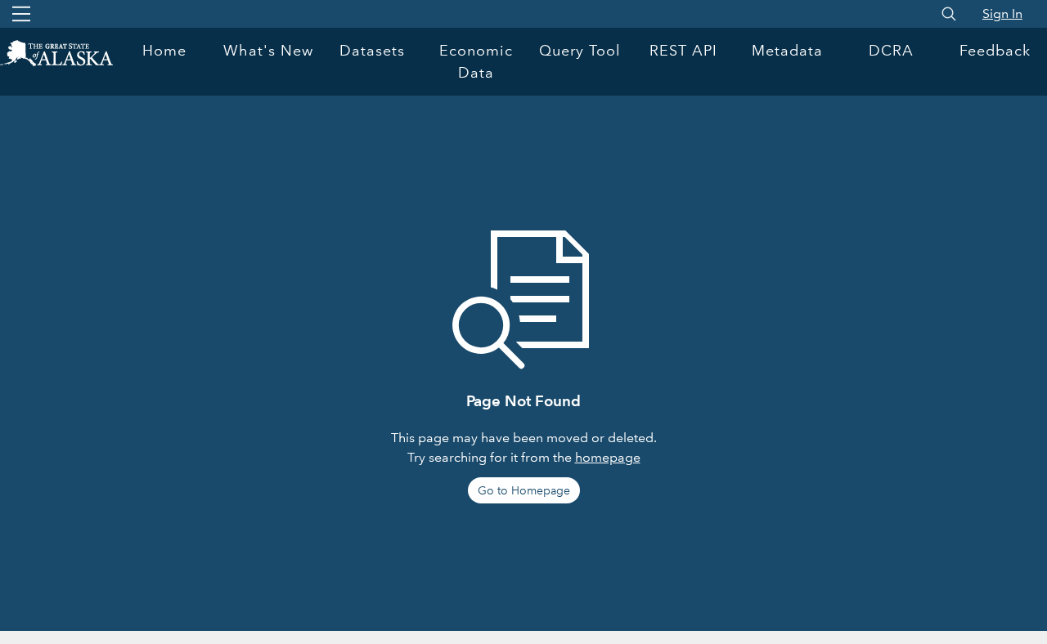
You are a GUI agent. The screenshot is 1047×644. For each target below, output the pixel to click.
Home (164, 51)
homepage (607, 457)
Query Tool (580, 51)
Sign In (1002, 13)
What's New (268, 51)
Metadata (787, 51)
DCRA (891, 51)
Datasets (372, 51)
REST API (683, 51)
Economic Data (476, 62)
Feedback (995, 51)
